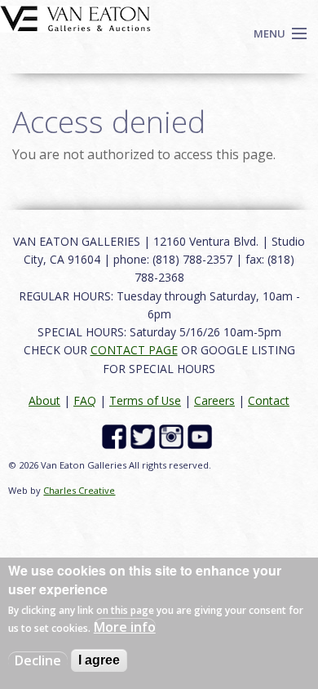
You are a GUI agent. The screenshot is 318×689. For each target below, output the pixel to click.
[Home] (75, 17)
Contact (268, 400)
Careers (214, 400)
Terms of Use (145, 400)
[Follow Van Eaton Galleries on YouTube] (202, 435)
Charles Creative (79, 490)
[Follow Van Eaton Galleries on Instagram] (173, 435)
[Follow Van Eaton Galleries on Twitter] (144, 435)
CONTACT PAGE (134, 350)
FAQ (84, 400)
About (44, 400)
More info (125, 627)
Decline (38, 660)
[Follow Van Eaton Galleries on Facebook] (116, 435)
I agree (99, 660)
